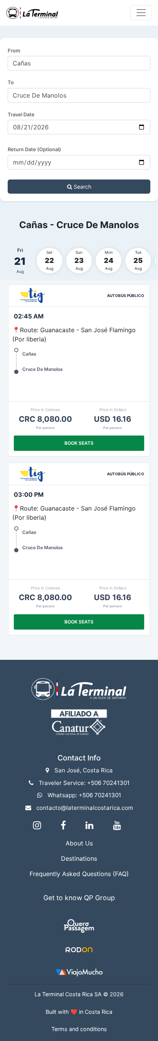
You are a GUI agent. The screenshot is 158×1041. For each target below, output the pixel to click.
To (11, 82)
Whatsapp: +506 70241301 (84, 795)
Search (81, 186)
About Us (79, 843)
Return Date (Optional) (34, 149)
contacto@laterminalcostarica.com (84, 807)
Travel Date (21, 114)
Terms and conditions (79, 1029)
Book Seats (79, 443)
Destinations (79, 858)
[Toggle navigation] (141, 12)
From (14, 50)
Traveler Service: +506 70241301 (84, 782)
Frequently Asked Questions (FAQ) (79, 874)
